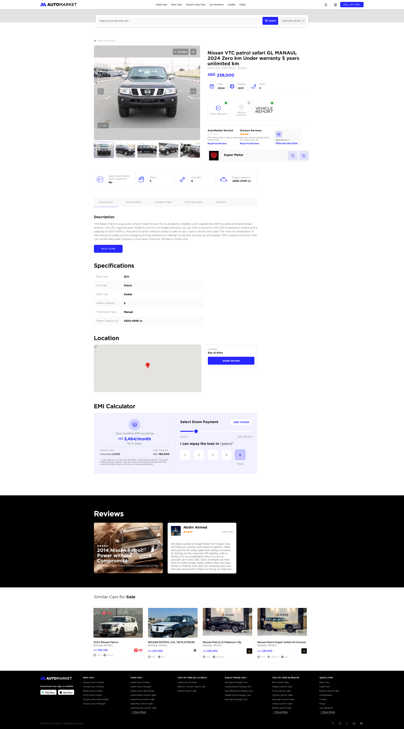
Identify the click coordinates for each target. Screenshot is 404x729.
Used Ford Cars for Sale (142, 699)
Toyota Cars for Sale (282, 695)
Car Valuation (326, 708)
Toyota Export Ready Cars (238, 686)
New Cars (324, 682)
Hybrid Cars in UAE (187, 691)
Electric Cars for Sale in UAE (192, 686)
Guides (323, 699)
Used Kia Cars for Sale (141, 703)
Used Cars (324, 686)
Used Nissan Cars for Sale (143, 695)
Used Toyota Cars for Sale (143, 708)
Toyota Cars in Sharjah (94, 703)
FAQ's (322, 703)
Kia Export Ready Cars (236, 682)
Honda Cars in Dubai (93, 686)
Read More (108, 249)
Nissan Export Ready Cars (238, 695)
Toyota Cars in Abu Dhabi (95, 699)
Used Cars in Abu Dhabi (142, 691)
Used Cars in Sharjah (140, 686)
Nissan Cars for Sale (282, 686)
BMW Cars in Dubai (93, 691)
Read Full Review (217, 143)
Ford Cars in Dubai (92, 695)
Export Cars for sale (329, 691)
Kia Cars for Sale (280, 682)
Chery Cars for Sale (282, 703)
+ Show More (138, 712)
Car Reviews (325, 695)
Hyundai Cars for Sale (283, 699)
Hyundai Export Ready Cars (239, 691)
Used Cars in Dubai (140, 682)
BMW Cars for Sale (281, 708)
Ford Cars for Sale (281, 691)
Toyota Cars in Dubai (93, 682)
